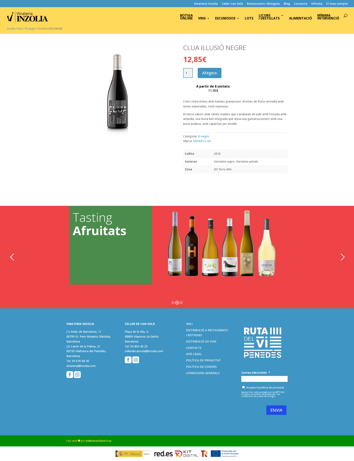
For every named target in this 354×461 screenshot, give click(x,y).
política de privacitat (264, 394)
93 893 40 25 (139, 346)
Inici (189, 324)
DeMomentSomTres (98, 441)
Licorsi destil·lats (269, 17)
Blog (287, 4)
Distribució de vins (201, 341)
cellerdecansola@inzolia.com (144, 351)
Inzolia (11, 28)
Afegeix (209, 73)
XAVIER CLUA (202, 141)
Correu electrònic (255, 372)
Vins (202, 18)
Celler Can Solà (232, 4)
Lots (249, 18)
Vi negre (30, 28)
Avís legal (194, 354)
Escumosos (225, 18)
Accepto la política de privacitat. (265, 387)
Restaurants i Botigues (263, 4)
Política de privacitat (203, 360)
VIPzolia (316, 4)
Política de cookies (201, 367)
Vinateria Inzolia (206, 4)
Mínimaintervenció (328, 17)
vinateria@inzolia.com (81, 366)
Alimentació (300, 18)
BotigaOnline (186, 17)
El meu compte (337, 4)
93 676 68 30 (80, 361)
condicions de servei (252, 396)
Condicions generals (203, 373)
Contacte (300, 4)
